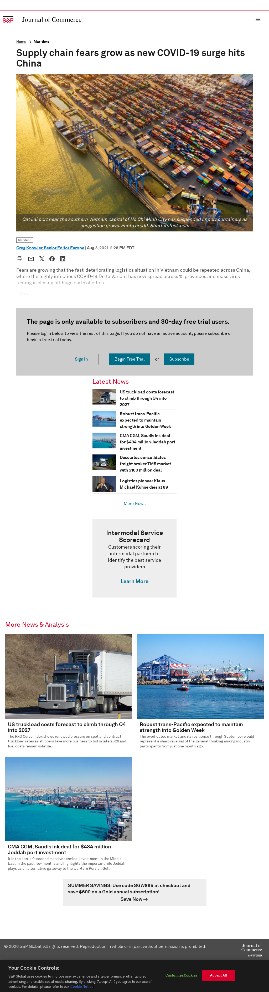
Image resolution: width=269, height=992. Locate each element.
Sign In (81, 359)
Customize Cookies (181, 975)
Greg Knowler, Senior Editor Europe (50, 247)
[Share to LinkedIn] (63, 258)
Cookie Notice (81, 987)
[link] (134, 558)
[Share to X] (41, 258)
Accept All (218, 975)
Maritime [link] (25, 240)
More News (135, 503)
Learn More (134, 581)
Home (21, 41)
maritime (41, 41)
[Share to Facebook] (52, 258)
